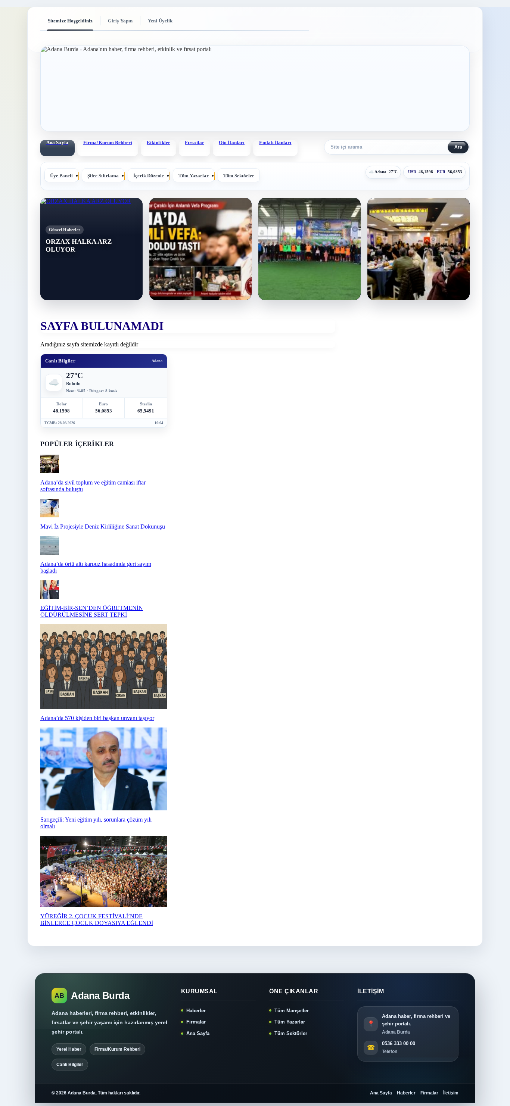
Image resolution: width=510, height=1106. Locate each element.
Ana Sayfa (197, 1033)
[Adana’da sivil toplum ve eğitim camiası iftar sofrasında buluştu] (49, 471)
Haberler (196, 1010)
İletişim (450, 1093)
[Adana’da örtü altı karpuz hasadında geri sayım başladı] (49, 552)
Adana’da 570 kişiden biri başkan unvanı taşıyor (97, 718)
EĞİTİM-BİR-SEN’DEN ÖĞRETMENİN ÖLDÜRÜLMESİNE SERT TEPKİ (91, 611)
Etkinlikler (158, 142)
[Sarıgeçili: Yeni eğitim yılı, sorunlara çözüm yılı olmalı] (103, 808)
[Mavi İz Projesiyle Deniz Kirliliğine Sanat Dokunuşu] (49, 515)
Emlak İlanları (275, 142)
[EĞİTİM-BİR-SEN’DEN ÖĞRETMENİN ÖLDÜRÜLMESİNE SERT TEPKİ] (49, 596)
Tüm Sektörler (290, 1033)
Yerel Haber (68, 1049)
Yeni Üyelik (160, 21)
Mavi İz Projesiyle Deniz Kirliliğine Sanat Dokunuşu (102, 526)
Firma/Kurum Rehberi (107, 142)
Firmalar (196, 1022)
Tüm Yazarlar (289, 1022)
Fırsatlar (194, 142)
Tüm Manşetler (291, 1010)
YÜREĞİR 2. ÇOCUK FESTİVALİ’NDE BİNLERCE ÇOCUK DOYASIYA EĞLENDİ (96, 919)
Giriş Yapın (120, 21)
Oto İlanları (232, 142)
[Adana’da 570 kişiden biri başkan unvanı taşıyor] (103, 707)
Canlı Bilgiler (69, 1064)
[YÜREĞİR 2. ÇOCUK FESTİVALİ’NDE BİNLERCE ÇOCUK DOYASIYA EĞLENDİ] (103, 905)
